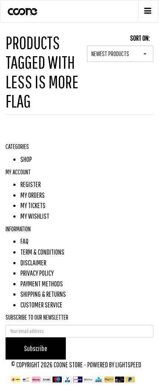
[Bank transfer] (47, 379)
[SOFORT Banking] (37, 379)
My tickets (32, 205)
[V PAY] (68, 379)
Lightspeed (128, 364)
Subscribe (35, 348)
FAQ (24, 241)
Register (30, 184)
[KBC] (99, 379)
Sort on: (140, 38)
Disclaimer (33, 262)
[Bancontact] (26, 379)
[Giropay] (78, 379)
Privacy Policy (37, 273)
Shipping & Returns (43, 294)
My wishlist (34, 216)
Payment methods (41, 283)
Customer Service (41, 304)
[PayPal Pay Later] (130, 379)
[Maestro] (58, 379)
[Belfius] (89, 379)
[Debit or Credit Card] (120, 379)
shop (26, 159)
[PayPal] (109, 379)
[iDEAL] (16, 379)
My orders (32, 195)
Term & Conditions (42, 252)
